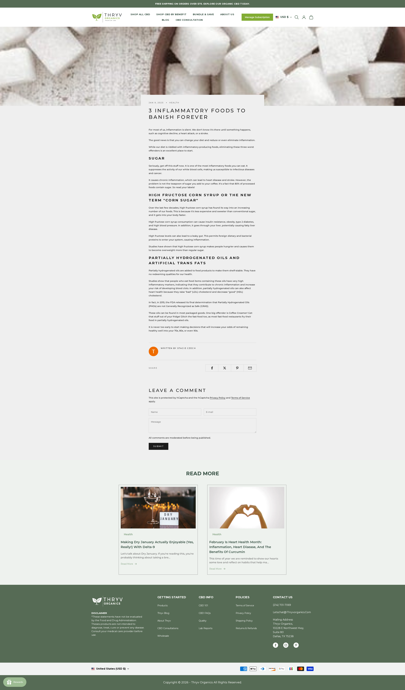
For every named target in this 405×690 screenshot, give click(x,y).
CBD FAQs (205, 613)
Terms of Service (240, 397)
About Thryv (164, 620)
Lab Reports (205, 628)
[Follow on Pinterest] (296, 645)
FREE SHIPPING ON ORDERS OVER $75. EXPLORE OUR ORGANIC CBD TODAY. (202, 3)
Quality (202, 620)
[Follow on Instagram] (285, 645)
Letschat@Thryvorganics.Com (292, 612)
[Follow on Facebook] (275, 645)
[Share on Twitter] (224, 368)
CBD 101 (203, 605)
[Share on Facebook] (212, 368)
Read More (127, 563)
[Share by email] (250, 368)
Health (174, 102)
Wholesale (163, 635)
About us (227, 14)
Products (162, 605)
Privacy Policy (217, 397)
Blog (165, 19)
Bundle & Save (203, 14)
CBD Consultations (167, 628)
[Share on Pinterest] (237, 368)
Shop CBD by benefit (171, 14)
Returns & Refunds (246, 628)
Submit (158, 446)
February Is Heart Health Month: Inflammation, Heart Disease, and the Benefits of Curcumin (240, 547)
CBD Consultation (189, 19)
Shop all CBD (140, 14)
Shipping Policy (244, 620)
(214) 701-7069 (282, 604)
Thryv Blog (163, 613)
